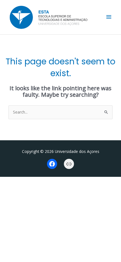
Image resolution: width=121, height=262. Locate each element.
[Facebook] (52, 164)
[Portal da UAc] (69, 164)
